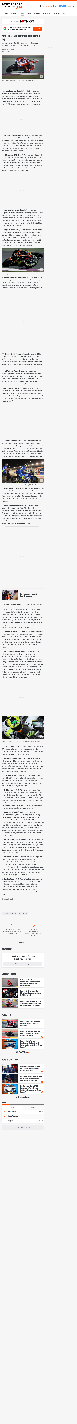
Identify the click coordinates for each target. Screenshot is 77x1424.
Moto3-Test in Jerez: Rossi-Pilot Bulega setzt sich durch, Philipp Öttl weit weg (12, 931)
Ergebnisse (56, 13)
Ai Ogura (10, 1120)
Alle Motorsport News (22, 1097)
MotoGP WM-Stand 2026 (23, 1127)
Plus (62, 6)
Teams (33, 1107)
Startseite (21, 942)
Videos (29, 13)
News (22, 13)
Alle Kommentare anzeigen (22, 964)
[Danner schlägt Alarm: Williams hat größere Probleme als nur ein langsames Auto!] (23, 1068)
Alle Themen (23, 913)
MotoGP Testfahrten (9, 913)
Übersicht (16, 13)
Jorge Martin (12, 1111)
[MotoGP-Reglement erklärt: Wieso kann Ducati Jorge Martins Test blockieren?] (23, 993)
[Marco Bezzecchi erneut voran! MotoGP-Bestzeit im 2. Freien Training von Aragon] (23, 1033)
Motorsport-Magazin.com (12, 6)
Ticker (42, 6)
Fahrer (12, 1107)
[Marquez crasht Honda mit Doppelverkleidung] (23, 595)
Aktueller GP (46, 13)
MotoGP (7, 13)
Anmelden (53, 6)
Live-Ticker (36, 13)
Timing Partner (15, 21)
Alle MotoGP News (22, 1052)
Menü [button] (73, 6)
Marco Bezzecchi (13, 1116)
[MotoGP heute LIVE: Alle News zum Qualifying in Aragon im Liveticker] (23, 1023)
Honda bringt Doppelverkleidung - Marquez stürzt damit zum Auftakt (33, 932)
